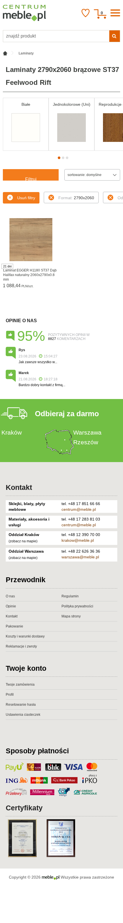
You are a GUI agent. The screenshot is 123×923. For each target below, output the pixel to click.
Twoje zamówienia (20, 685)
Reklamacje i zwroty (21, 646)
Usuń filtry (26, 197)
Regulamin (70, 596)
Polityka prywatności (77, 606)
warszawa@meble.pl (80, 557)
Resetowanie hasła (21, 705)
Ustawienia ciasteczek (23, 715)
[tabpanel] (26, 124)
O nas (10, 596)
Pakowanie (14, 626)
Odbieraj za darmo (67, 413)
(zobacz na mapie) (23, 541)
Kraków (11, 432)
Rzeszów (85, 442)
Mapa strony (71, 616)
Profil (10, 695)
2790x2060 (76, 197)
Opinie (11, 606)
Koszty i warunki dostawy (25, 636)
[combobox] (92, 175)
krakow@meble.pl (77, 540)
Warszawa (87, 432)
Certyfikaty (24, 808)
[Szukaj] (114, 36)
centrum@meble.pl (78, 509)
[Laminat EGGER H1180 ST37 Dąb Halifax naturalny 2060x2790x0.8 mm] (31, 239)
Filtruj (31, 179)
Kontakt (19, 487)
